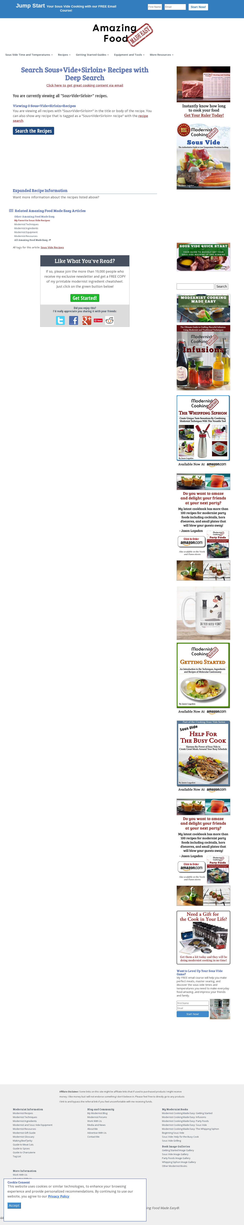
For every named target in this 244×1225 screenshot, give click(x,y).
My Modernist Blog (97, 1113)
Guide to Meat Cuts (23, 1144)
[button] (29, 55)
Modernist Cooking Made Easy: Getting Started (187, 1113)
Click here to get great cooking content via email (84, 85)
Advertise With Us (96, 1132)
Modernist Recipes (23, 1113)
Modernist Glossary (23, 1136)
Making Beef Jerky (22, 1140)
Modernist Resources (26, 236)
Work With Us (94, 1121)
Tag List (17, 1156)
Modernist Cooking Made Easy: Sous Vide (184, 1125)
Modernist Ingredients (26, 228)
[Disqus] (85, 378)
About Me (92, 1128)
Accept (14, 1205)
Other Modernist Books (174, 1166)
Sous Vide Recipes (52, 247)
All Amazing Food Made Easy (31, 240)
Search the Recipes (33, 130)
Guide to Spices (21, 1148)
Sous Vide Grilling (171, 1140)
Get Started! (85, 298)
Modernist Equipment (26, 232)
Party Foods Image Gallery (176, 1158)
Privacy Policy (58, 1196)
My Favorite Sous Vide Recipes (32, 220)
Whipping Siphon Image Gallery (179, 1162)
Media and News (96, 1125)
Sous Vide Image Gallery (175, 1154)
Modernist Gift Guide (24, 1132)
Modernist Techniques (26, 224)
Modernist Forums (97, 1117)
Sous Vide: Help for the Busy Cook (180, 1136)
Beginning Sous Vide (173, 1132)
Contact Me (93, 1136)
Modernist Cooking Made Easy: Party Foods (185, 1121)
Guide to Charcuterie (24, 1152)
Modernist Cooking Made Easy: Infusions (184, 1117)
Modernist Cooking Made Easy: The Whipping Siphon (190, 1128)
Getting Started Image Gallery (178, 1150)
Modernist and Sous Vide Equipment (32, 1125)
